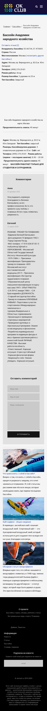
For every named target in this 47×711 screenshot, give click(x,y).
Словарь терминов (11, 647)
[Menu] (41, 6)
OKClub (15, 8)
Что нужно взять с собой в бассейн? (19, 473)
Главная (23, 682)
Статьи (7, 640)
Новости (7, 637)
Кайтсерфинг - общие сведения (17, 521)
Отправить (23, 434)
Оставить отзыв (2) (10, 45)
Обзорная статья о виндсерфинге (18, 566)
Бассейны (8, 643)
